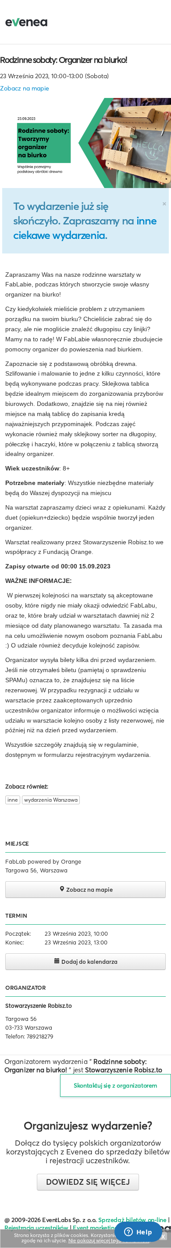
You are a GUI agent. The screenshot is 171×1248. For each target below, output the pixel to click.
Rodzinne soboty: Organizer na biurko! (63, 59)
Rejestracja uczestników (36, 1228)
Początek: (18, 933)
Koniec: (14, 942)
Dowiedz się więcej (88, 1182)
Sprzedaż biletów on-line (132, 1220)
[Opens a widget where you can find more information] (138, 1233)
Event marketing (95, 1228)
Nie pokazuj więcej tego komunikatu (109, 1240)
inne (12, 799)
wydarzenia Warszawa (51, 799)
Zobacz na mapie (24, 88)
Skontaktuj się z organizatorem (115, 1085)
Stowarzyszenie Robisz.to (38, 1005)
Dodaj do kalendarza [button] (89, 961)
